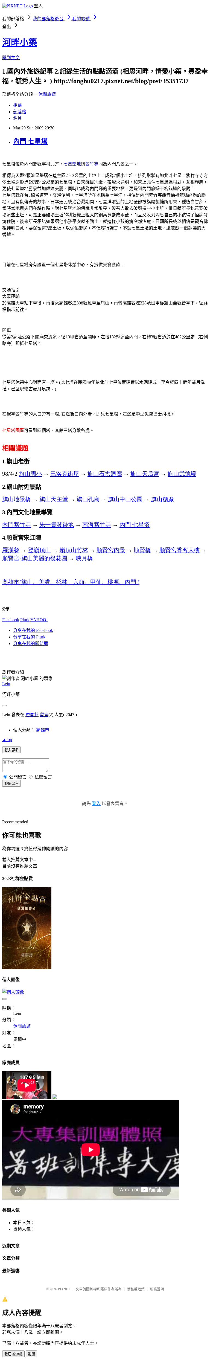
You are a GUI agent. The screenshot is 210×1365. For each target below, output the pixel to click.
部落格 (19, 111)
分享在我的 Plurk (29, 637)
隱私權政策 (136, 1289)
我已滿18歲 (13, 1354)
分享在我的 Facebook (33, 630)
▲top (7, 739)
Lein (6, 683)
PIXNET (64, 1289)
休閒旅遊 (47, 94)
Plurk (25, 619)
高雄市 (42, 730)
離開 (31, 1354)
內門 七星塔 (30, 141)
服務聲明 (157, 1289)
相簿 (17, 105)
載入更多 (11, 750)
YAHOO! (39, 619)
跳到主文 (11, 57)
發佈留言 (11, 784)
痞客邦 (32, 714)
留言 (44, 714)
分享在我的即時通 (30, 643)
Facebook (10, 619)
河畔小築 (19, 42)
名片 (17, 118)
